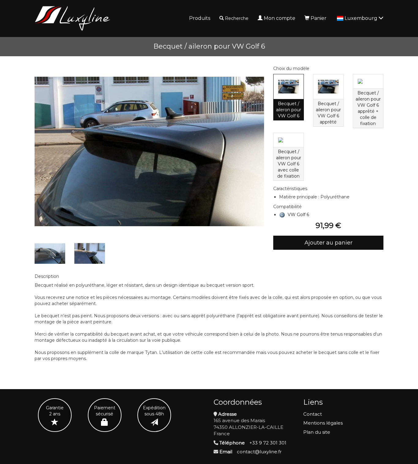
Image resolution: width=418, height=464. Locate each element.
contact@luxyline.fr (259, 452)
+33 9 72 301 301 (267, 443)
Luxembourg (362, 18)
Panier (319, 18)
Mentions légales (323, 423)
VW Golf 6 (298, 214)
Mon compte (279, 18)
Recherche (236, 18)
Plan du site (316, 432)
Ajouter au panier (328, 242)
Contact (312, 414)
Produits (199, 18)
